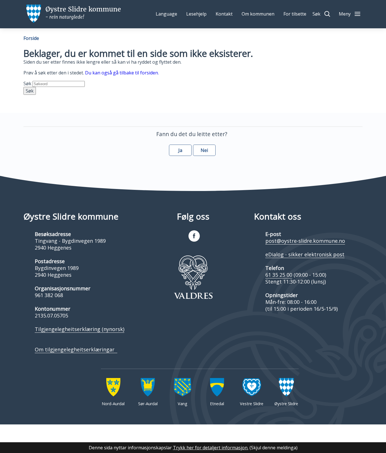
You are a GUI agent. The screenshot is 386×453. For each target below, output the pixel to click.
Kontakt (224, 14)
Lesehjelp (196, 14)
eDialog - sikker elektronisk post (304, 254)
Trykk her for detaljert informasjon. (210, 448)
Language (166, 14)
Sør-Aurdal (148, 403)
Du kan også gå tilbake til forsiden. (122, 73)
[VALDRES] (193, 277)
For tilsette (294, 14)
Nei (204, 150)
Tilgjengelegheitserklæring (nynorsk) (79, 329)
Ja (180, 150)
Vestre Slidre (251, 403)
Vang (182, 403)
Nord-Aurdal (113, 403)
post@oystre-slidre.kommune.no (305, 240)
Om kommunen (258, 14)
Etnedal (217, 403)
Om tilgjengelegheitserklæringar (76, 349)
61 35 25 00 (278, 274)
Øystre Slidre (286, 403)
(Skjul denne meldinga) (274, 448)
